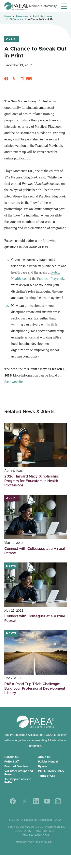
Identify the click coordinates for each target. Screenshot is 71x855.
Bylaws (42, 766)
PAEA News (16, 19)
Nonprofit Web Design (30, 842)
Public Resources (42, 16)
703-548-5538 (45, 831)
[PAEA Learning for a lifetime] (15, 6)
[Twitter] (25, 801)
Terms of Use (46, 776)
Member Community (43, 6)
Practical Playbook (50, 278)
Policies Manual (48, 761)
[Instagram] (58, 801)
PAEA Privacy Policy (51, 771)
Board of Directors (16, 766)
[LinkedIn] (36, 801)
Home (7, 16)
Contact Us (11, 757)
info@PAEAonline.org (35, 835)
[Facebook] (13, 801)
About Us (44, 757)
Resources (22, 16)
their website (13, 381)
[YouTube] (47, 801)
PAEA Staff (11, 761)
